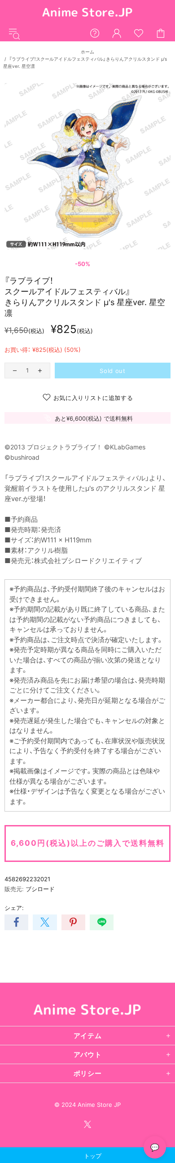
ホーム (87, 51)
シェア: (14, 907)
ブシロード (40, 888)
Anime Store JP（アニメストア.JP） (87, 13)
